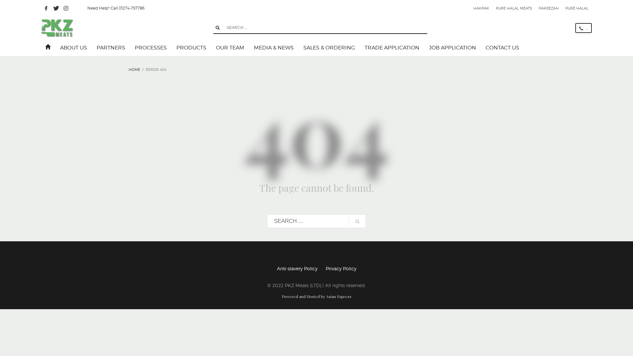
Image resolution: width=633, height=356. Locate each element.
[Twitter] (56, 8)
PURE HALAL (576, 8)
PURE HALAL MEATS (514, 8)
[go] (217, 27)
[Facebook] (46, 8)
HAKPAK (481, 8)
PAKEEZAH (549, 8)
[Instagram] (66, 8)
